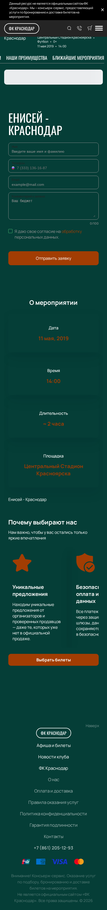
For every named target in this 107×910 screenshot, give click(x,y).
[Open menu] (99, 28)
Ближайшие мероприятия (78, 58)
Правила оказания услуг (53, 802)
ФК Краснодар (22, 28)
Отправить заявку (53, 258)
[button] (14, 168)
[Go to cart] (90, 28)
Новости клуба (53, 757)
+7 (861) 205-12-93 (53, 848)
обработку (72, 231)
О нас (53, 779)
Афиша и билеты (54, 745)
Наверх (92, 725)
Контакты (53, 836)
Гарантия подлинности (54, 825)
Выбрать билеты (53, 660)
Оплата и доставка (53, 791)
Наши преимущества (26, 58)
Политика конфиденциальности (53, 814)
